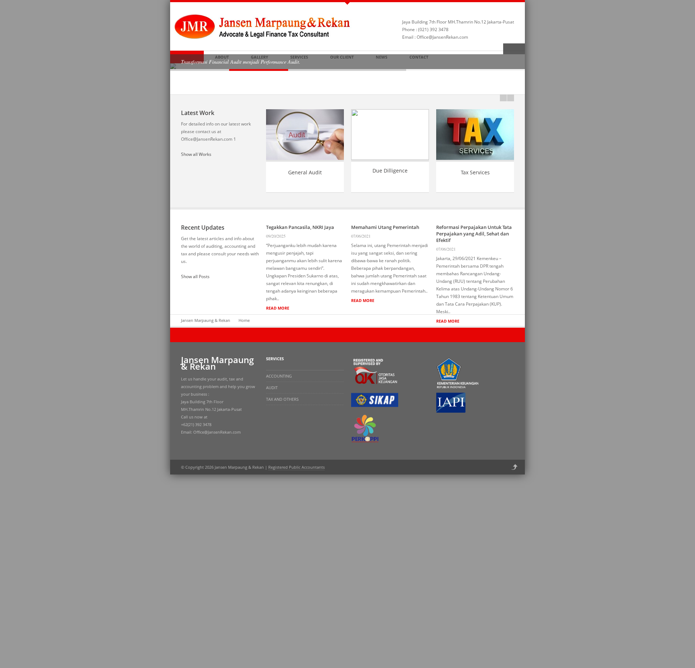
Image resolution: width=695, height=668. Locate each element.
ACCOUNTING (279, 376)
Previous (508, 48)
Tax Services (475, 172)
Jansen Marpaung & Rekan (205, 320)
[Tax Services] (475, 160)
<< (503, 97)
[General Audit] (305, 160)
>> (510, 97)
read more (277, 308)
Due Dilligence (390, 170)
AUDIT (272, 387)
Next (519, 48)
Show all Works (196, 154)
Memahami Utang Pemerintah (385, 227)
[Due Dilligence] (390, 158)
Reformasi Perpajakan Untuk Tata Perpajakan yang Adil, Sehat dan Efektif (474, 233)
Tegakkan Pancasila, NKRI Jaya (300, 227)
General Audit (305, 172)
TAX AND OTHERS (282, 399)
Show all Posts (195, 276)
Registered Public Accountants (296, 467)
